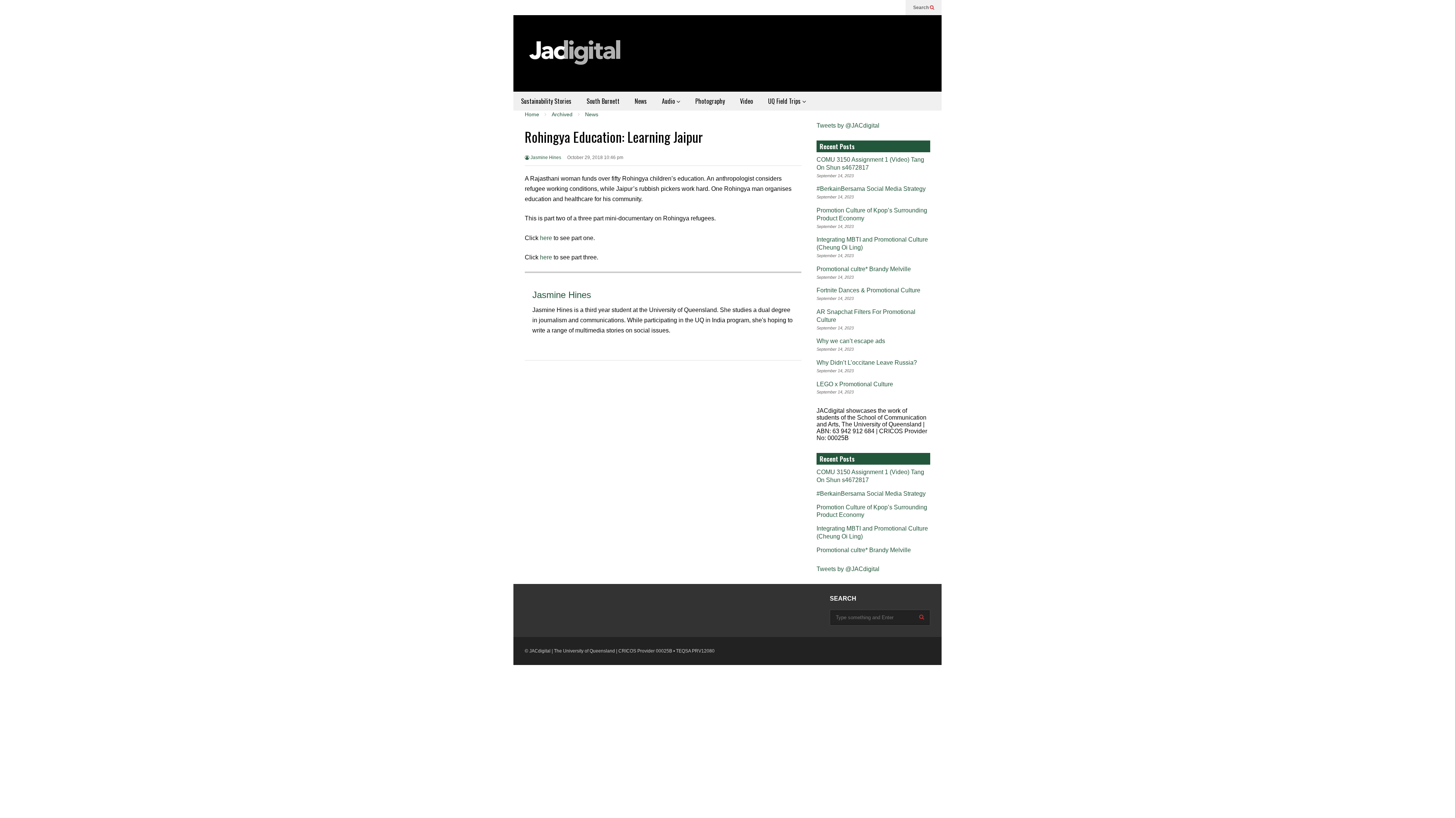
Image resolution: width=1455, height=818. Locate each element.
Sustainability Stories (546, 101)
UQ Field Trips (785, 101)
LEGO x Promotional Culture (855, 384)
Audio (669, 101)
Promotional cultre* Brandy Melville (864, 269)
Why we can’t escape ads (851, 341)
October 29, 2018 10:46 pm (595, 157)
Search (921, 7)
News (641, 101)
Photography (710, 101)
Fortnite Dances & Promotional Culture (868, 290)
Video (746, 101)
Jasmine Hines (545, 157)
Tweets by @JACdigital (848, 125)
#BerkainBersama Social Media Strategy (871, 189)
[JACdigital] (576, 57)
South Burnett (603, 101)
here (546, 238)
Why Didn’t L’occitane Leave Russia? (867, 362)
